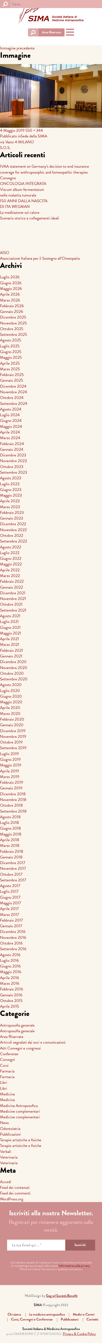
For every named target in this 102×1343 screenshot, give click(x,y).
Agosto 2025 (10, 340)
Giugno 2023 (10, 490)
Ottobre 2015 (11, 1001)
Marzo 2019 (9, 777)
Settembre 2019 (13, 748)
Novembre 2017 (13, 868)
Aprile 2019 (9, 771)
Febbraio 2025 (12, 375)
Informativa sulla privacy (74, 1265)
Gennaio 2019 (11, 788)
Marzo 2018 (9, 846)
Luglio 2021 (9, 622)
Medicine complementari (20, 1111)
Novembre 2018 (13, 800)
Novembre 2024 (13, 392)
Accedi (5, 1182)
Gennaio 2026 (11, 312)
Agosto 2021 (10, 616)
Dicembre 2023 (13, 455)
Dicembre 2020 (13, 662)
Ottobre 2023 (11, 467)
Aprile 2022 (10, 570)
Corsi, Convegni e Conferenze (32, 1319)
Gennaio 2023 (11, 518)
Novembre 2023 (13, 461)
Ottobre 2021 (11, 604)
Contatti (92, 1319)
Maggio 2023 (11, 495)
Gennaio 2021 (11, 656)
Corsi (4, 1065)
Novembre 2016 (13, 938)
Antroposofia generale (17, 1025)
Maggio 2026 (11, 289)
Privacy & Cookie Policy (79, 1333)
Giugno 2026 (10, 283)
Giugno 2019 (10, 759)
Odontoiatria (10, 1129)
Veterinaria (9, 1157)
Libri (3, 1082)
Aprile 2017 (9, 909)
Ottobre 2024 (11, 398)
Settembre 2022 (13, 541)
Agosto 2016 (10, 955)
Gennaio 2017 (11, 926)
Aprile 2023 (10, 501)
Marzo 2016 (9, 983)
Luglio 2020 (10, 691)
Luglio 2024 (10, 415)
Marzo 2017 (9, 915)
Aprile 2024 (10, 432)
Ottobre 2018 (11, 805)
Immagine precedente (17, 48)
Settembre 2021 (13, 610)
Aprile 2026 (10, 294)
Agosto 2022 (10, 547)
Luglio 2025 (9, 346)
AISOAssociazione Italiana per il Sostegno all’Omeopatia (40, 255)
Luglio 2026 (9, 277)
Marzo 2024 (10, 438)
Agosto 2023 (10, 478)
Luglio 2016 (9, 960)
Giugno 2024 (11, 421)
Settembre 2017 (13, 880)
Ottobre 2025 (11, 329)
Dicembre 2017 (12, 863)
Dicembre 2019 (12, 731)
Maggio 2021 (10, 633)
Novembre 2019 (13, 736)
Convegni (7, 1060)
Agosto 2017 (10, 886)
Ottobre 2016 (11, 943)
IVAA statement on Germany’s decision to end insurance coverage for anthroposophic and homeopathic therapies (44, 169)
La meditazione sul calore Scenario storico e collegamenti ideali (29, 215)
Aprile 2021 (9, 639)
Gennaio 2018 (11, 857)
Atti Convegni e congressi (20, 1048)
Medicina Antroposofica (19, 1106)
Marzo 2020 (10, 714)
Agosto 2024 (10, 409)
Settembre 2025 (13, 334)
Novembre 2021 (13, 599)
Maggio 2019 (10, 765)
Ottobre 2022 (11, 535)
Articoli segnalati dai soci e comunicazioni (32, 1042)
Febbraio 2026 (12, 306)
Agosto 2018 (10, 817)
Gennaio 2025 (11, 380)
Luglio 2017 (9, 891)
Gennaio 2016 (11, 995)
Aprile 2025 (10, 363)
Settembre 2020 (14, 679)
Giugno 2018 (10, 828)
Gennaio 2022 (11, 587)
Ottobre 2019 (11, 742)
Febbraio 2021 (11, 650)
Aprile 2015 (9, 1006)
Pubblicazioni (10, 1134)
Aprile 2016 (9, 978)
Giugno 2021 (10, 627)
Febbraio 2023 (12, 513)
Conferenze (9, 1054)
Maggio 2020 (11, 702)
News (4, 1123)
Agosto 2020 (11, 685)
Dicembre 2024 (13, 386)
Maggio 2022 (11, 564)
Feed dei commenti (15, 1193)
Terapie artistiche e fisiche (20, 1140)
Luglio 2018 (9, 823)
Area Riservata (51, 32)
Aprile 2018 (9, 840)
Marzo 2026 (10, 300)
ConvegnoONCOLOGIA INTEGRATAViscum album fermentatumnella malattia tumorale (23, 186)
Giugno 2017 (10, 897)
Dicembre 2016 (12, 932)
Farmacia (7, 1071)
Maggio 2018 (10, 834)
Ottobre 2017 (11, 874)
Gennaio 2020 (11, 725)
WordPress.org (11, 1199)
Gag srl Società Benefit (62, 1295)
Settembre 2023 (13, 472)
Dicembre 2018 (13, 794)
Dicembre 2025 (13, 317)
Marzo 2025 (10, 369)
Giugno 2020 (11, 696)
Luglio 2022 (9, 553)
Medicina (7, 1094)
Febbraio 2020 (12, 719)
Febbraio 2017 (11, 920)
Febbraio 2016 (11, 989)
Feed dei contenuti (15, 1187)
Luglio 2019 (9, 754)
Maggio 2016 (10, 972)
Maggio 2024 (11, 426)
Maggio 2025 (11, 357)
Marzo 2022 (10, 576)
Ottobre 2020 (12, 673)
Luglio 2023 (9, 484)
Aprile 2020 (10, 708)
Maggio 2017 (10, 903)
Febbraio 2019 (11, 782)
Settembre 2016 (13, 949)
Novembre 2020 (13, 668)
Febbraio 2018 (11, 851)
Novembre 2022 (13, 530)
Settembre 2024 (13, 404)
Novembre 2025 (13, 323)
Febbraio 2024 (12, 444)
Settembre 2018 (13, 811)
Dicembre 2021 (12, 593)
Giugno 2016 (10, 966)
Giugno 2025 (10, 352)
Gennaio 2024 (11, 449)
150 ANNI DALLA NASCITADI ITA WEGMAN (23, 204)
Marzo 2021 (9, 644)
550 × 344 (34, 130)
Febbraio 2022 (12, 581)
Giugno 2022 (10, 558)
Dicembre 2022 (13, 524)
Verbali (5, 1152)
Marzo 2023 (10, 507)
